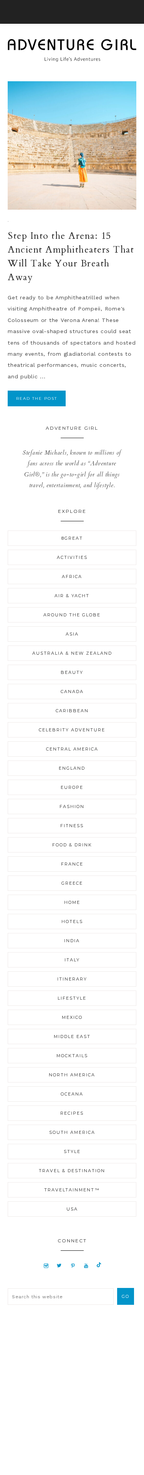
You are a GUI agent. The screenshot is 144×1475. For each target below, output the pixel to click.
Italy (72, 960)
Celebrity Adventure (72, 730)
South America (72, 1132)
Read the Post (36, 398)
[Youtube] (86, 1265)
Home (72, 902)
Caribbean (72, 710)
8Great (72, 538)
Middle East (72, 1036)
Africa (72, 576)
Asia (72, 634)
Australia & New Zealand (72, 653)
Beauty (72, 672)
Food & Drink (72, 845)
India (72, 940)
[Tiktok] (99, 1265)
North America (72, 1075)
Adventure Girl (72, 50)
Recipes (72, 1113)
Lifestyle (72, 998)
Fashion (72, 806)
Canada (72, 691)
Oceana (72, 1094)
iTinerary (72, 979)
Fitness (72, 825)
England (72, 768)
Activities (72, 557)
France (72, 864)
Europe (72, 787)
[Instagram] (45, 1265)
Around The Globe (72, 615)
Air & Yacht (72, 595)
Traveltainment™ (72, 1189)
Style (72, 1151)
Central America (72, 749)
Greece (72, 883)
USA (72, 1209)
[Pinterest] (73, 1265)
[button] (72, 12)
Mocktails (72, 1055)
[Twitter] (59, 1265)
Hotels (72, 921)
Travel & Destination (72, 1170)
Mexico (72, 1017)
